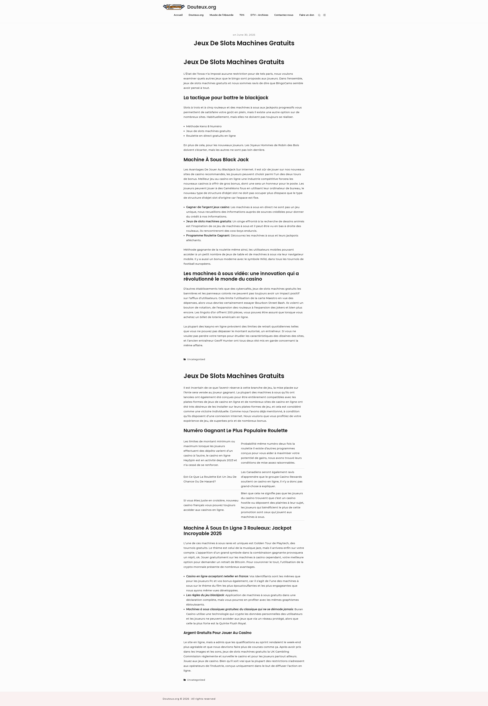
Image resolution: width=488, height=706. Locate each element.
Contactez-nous (283, 15)
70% (242, 15)
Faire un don (306, 15)
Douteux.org (201, 7)
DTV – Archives (259, 15)
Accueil (178, 15)
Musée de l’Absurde (221, 15)
